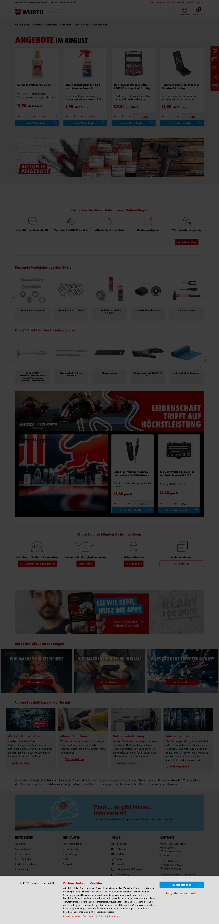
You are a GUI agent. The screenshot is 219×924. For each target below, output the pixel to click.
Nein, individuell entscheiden (181, 893)
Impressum (114, 916)
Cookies (102, 916)
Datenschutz (89, 916)
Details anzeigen (71, 916)
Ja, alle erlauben (181, 885)
